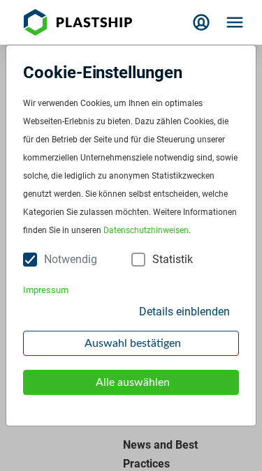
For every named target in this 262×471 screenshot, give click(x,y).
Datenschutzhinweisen (146, 230)
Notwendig (70, 259)
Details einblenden (184, 311)
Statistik (172, 259)
